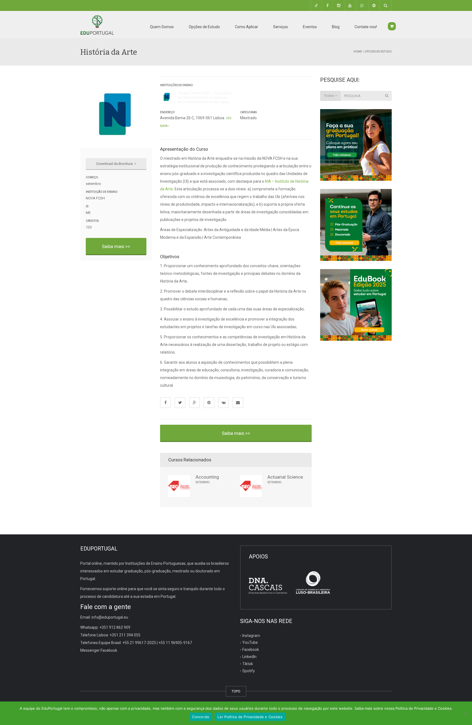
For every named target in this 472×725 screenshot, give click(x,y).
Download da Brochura (115, 164)
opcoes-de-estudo (378, 51)
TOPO (236, 691)
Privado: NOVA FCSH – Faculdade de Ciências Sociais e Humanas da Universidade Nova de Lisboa (204, 97)
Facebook (250, 649)
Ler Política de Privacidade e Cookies (249, 717)
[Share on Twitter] (180, 402)
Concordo (200, 717)
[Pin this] (208, 402)
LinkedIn (249, 656)
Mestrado (248, 118)
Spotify (248, 671)
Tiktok (247, 664)
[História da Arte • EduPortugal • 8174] (97, 24)
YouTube (250, 642)
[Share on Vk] (223, 402)
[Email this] (237, 402)
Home (357, 51)
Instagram (251, 635)
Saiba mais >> (116, 246)
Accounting (207, 477)
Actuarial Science (285, 477)
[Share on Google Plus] (194, 402)
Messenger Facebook (98, 650)
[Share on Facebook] (165, 402)
